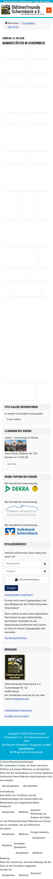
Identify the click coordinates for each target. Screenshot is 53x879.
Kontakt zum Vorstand (17, 716)
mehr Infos (12, 464)
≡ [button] (49, 10)
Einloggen (11, 588)
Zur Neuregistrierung (16, 637)
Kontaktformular (20, 698)
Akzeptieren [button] (8, 812)
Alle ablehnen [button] (30, 785)
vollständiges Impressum (18, 710)
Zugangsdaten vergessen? (19, 594)
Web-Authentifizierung (29, 579)
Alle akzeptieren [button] (10, 785)
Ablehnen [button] (24, 812)
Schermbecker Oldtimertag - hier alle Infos (26, 1)
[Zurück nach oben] (48, 874)
